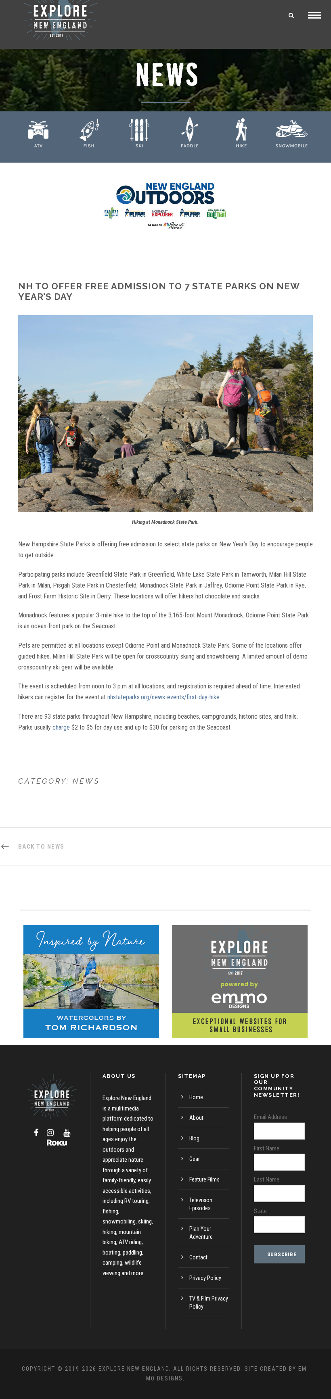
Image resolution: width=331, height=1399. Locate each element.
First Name (266, 1148)
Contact (198, 1257)
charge (61, 727)
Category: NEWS (59, 781)
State (260, 1211)
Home (196, 1097)
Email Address (270, 1117)
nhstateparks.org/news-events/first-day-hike (163, 697)
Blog (194, 1138)
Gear (194, 1159)
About (196, 1118)
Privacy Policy (205, 1278)
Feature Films (204, 1179)
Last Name (266, 1179)
